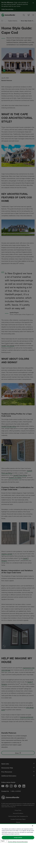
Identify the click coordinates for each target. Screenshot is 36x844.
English (3, 841)
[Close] (32, 825)
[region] (18, 834)
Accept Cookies (18, 837)
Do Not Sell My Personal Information (18, 841)
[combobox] (4, 841)
